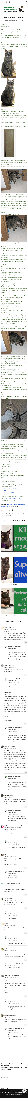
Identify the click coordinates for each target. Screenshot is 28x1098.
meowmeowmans (8, 795)
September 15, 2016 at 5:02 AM (10, 950)
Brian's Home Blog (9, 665)
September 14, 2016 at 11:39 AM (14, 650)
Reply (25, 642)
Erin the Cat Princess (9, 746)
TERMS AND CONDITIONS (8, 1083)
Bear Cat (8, 513)
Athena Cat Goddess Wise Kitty (12, 975)
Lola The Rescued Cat (10, 1015)
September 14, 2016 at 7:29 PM (13, 814)
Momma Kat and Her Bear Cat (10, 1096)
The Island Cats (8, 898)
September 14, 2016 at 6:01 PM (10, 829)
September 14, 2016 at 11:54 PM (14, 940)
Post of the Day (6, 515)
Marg (5, 948)
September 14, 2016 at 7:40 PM (13, 780)
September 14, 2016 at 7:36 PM (13, 731)
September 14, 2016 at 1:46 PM (10, 694)
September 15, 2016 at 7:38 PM (13, 1032)
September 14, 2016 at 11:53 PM (14, 915)
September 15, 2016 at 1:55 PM (13, 1003)
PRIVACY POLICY (5, 1088)
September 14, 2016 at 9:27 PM (10, 900)
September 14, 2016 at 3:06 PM (10, 797)
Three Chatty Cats (9, 627)
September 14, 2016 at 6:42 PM (10, 856)
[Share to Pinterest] (12, 510)
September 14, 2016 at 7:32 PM (13, 844)
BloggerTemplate (24, 1096)
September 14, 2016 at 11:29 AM (10, 629)
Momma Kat (21, 513)
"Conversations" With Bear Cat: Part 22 (13, 498)
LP (5, 854)
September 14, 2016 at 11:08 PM (10, 925)
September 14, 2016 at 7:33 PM (13, 875)
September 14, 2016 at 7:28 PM (13, 682)
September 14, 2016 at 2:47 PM (10, 748)
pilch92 (6, 923)
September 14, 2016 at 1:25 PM (10, 667)
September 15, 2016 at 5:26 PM (10, 1017)
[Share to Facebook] (7, 510)
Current (14, 513)
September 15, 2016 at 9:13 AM (14, 967)
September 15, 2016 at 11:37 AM (10, 977)
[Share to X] (9, 510)
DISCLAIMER (4, 1077)
